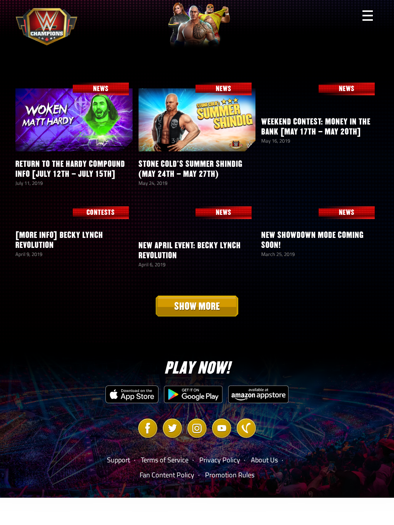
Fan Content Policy (167, 475)
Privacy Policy (219, 460)
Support (118, 460)
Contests (101, 212)
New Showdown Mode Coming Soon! (312, 240)
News (101, 88)
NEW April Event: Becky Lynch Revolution (190, 250)
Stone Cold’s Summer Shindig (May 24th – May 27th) (190, 169)
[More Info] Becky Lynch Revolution (59, 240)
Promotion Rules (229, 475)
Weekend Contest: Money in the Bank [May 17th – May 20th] (316, 126)
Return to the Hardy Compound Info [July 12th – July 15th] (70, 169)
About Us (264, 460)
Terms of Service (165, 460)
